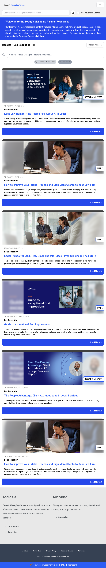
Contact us (13, 526)
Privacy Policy (51, 551)
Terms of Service (67, 551)
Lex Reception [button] (11, 109)
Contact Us (37, 551)
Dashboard (72, 565)
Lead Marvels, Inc (51, 565)
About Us (25, 551)
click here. (40, 36)
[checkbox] (78, 13)
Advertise (12, 532)
